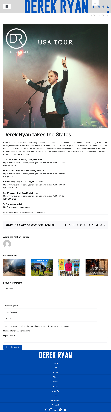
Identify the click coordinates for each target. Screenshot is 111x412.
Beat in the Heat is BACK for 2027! (69, 262)
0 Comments (40, 212)
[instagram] (98, 7)
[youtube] (108, 11)
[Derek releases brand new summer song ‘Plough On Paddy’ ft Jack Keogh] (42, 267)
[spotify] (108, 7)
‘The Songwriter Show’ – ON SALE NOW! (96, 261)
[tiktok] (103, 7)
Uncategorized (29, 212)
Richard (8, 212)
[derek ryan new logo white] (55, 353)
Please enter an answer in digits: (16, 331)
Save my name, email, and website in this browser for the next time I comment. (38, 326)
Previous (96, 15)
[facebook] (93, 7)
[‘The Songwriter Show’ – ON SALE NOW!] (97, 267)
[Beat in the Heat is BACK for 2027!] (69, 267)
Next (104, 15)
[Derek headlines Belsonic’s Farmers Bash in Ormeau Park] (14, 267)
